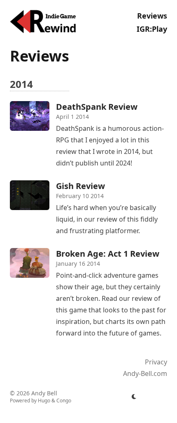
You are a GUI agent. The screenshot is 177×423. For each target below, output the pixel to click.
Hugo (44, 400)
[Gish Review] (29, 195)
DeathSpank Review (96, 106)
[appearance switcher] (134, 396)
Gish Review (80, 185)
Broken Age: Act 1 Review (107, 253)
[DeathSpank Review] (29, 116)
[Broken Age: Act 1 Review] (29, 263)
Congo (63, 400)
